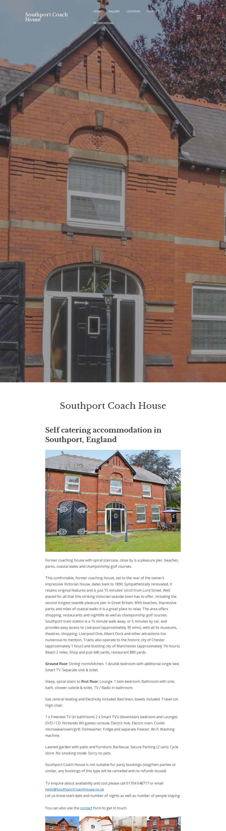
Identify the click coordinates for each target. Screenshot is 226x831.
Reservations (104, 23)
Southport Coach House (46, 17)
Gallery (114, 11)
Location (133, 11)
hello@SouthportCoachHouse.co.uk (74, 789)
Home (98, 11)
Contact (153, 11)
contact (86, 808)
